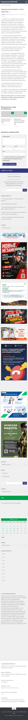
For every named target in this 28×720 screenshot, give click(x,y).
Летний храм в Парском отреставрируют (11, 503)
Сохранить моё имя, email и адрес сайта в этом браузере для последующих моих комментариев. (14, 158)
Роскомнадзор (5, 476)
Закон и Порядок (6, 5)
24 (3, 533)
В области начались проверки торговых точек (6, 120)
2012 (3, 573)
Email (16, 146)
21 (17, 531)
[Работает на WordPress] (10, 715)
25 (6, 533)
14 (17, 528)
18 (6, 531)
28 (17, 533)
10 (3, 528)
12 (10, 528)
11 (6, 528)
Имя (4, 146)
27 (14, 533)
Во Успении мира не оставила (9, 204)
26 (10, 533)
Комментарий (6, 136)
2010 (3, 580)
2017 (3, 557)
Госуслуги (4, 473)
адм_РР (4, 14)
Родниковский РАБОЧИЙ (9, 2)
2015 (3, 563)
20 (14, 531)
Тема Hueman (20, 715)
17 (3, 531)
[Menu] (26, 2)
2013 (3, 570)
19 (10, 531)
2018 (3, 554)
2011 (3, 577)
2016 (3, 560)
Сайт (4, 151)
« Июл (2, 537)
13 (14, 528)
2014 (3, 567)
